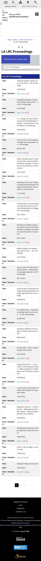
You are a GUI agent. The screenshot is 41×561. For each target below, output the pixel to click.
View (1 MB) (21, 441)
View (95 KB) (22, 282)
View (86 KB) (22, 342)
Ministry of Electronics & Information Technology (15, 525)
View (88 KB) (22, 304)
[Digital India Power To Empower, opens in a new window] (20, 556)
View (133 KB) (22, 197)
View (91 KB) (22, 219)
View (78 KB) (22, 153)
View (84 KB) (22, 323)
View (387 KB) (22, 472)
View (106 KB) (22, 94)
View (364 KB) (22, 401)
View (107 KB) (22, 242)
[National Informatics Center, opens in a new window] (20, 547)
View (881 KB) (22, 358)
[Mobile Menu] (37, 14)
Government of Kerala (29, 6)
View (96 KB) (22, 261)
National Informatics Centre (20, 523)
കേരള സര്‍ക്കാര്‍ (10, 6)
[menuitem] (6, 2)
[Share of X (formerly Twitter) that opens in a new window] (22, 47)
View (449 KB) (22, 382)
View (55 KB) (22, 422)
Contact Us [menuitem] (20, 512)
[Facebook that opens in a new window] (18, 47)
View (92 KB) (22, 176)
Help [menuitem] (20, 505)
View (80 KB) (22, 134)
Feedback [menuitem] (20, 508)
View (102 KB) (22, 112)
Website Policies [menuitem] (20, 502)
